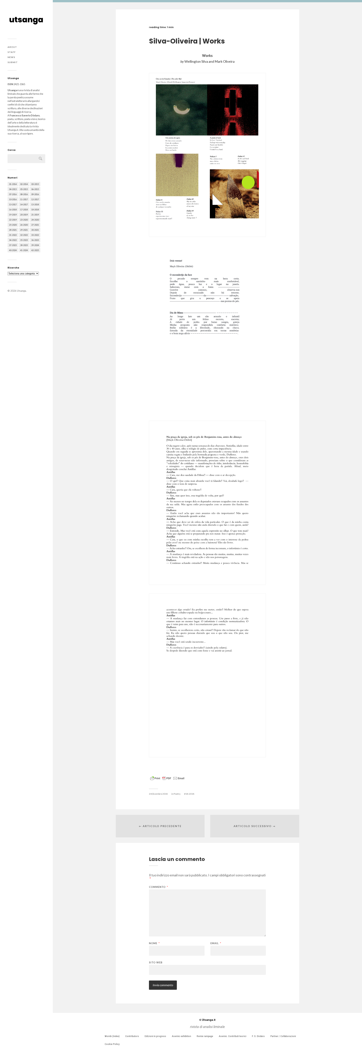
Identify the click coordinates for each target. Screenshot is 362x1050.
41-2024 (24, 250)
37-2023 (13, 245)
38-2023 (24, 245)
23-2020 (24, 219)
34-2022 (13, 240)
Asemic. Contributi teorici (232, 1036)
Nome (154, 943)
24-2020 (35, 219)
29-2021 (24, 230)
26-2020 (24, 225)
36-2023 (35, 240)
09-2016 (35, 194)
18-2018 (35, 209)
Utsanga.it (207, 1020)
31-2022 (13, 235)
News (11, 57)
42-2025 (35, 250)
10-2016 (13, 199)
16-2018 (13, 209)
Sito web (156, 962)
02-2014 (24, 184)
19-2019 (13, 214)
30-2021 (35, 230)
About (12, 47)
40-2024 (13, 250)
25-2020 (13, 225)
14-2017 (24, 204)
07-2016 (13, 194)
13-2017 (13, 204)
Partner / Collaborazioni (283, 1036)
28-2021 (13, 230)
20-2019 (24, 214)
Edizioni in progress (155, 1036)
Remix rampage (205, 1036)
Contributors (132, 1036)
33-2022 (35, 235)
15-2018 (35, 204)
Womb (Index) (112, 1036)
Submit (13, 62)
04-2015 (13, 189)
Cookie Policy (112, 1044)
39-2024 (35, 245)
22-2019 (13, 219)
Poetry (177, 793)
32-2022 (24, 235)
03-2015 (35, 184)
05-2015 (24, 189)
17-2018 (24, 209)
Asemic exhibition (181, 1036)
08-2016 (24, 194)
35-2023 (24, 240)
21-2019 (35, 214)
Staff (12, 52)
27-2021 (35, 225)
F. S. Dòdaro (258, 1036)
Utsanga (21, 290)
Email (215, 943)
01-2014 (13, 184)
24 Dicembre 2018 (158, 793)
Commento (158, 887)
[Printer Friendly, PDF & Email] (167, 778)
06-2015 (35, 189)
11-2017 (24, 199)
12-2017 (35, 199)
